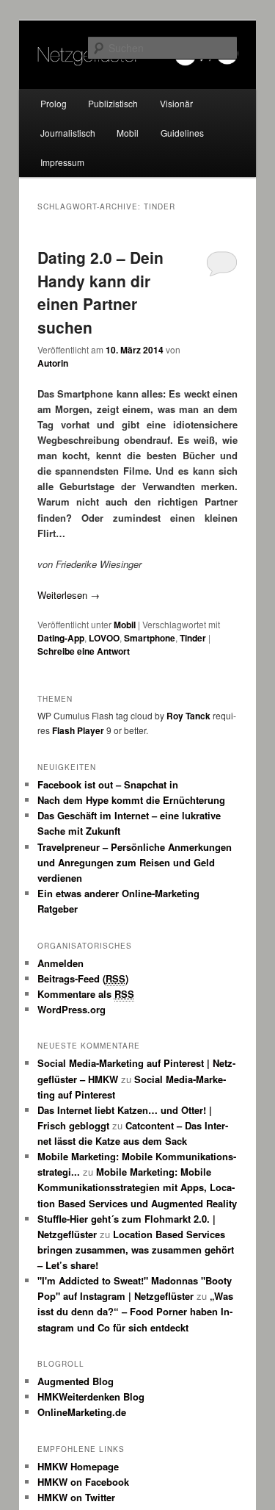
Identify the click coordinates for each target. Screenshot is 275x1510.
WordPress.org (71, 1009)
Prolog (53, 103)
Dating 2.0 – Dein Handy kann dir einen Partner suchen (100, 292)
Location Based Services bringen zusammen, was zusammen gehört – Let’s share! (135, 1249)
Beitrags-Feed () (82, 978)
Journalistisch (67, 132)
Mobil (128, 132)
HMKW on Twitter (76, 1497)
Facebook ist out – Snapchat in (107, 784)
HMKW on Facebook (83, 1482)
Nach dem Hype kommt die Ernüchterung (131, 800)
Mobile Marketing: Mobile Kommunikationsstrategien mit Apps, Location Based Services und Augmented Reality (137, 1187)
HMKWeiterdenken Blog (90, 1396)
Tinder (193, 637)
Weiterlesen (68, 595)
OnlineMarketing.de (81, 1412)
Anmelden (60, 963)
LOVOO (104, 637)
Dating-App (60, 637)
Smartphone (149, 637)
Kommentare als (85, 994)
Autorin (52, 363)
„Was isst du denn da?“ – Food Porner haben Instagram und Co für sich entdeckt (135, 1311)
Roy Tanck (188, 715)
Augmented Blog (75, 1381)
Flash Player (78, 730)
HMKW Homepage (78, 1466)
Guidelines (182, 132)
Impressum (62, 162)
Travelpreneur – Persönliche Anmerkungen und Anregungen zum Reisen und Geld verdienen (134, 862)
